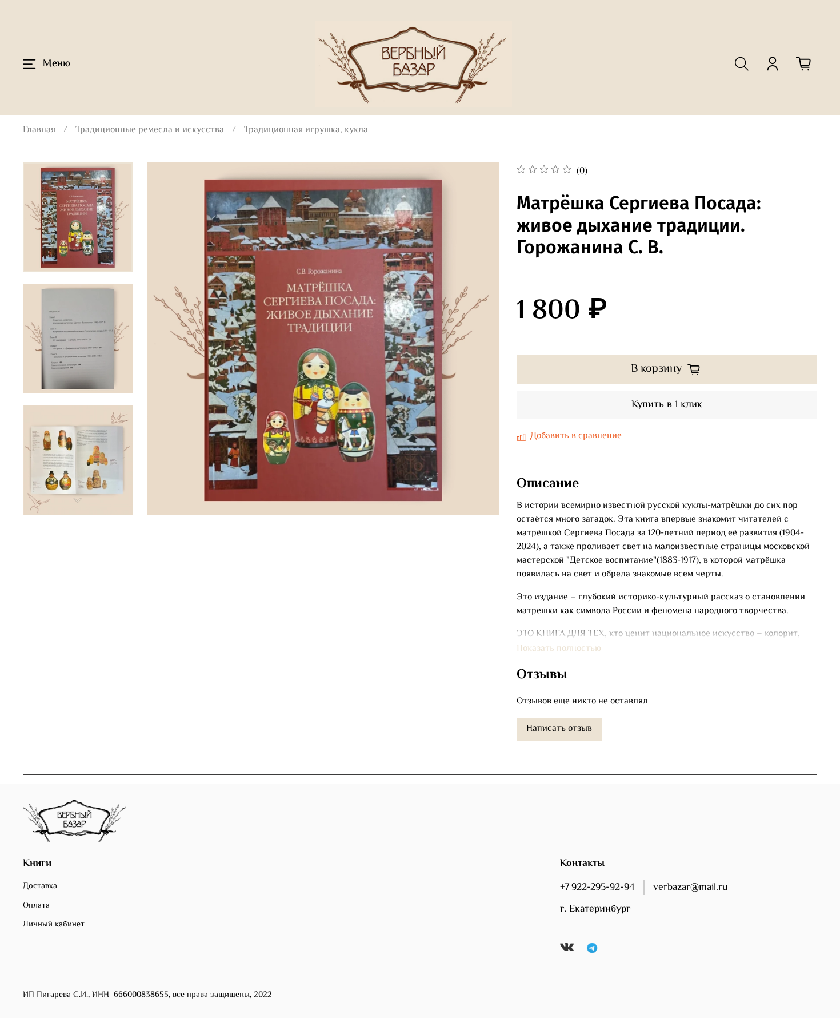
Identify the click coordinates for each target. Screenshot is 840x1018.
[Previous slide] (169, 339)
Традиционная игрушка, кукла (306, 130)
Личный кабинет (54, 924)
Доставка (40, 886)
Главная (39, 130)
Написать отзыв (559, 729)
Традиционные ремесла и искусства (149, 130)
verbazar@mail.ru (690, 888)
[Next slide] (77, 500)
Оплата (36, 906)
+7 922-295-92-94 (597, 888)
